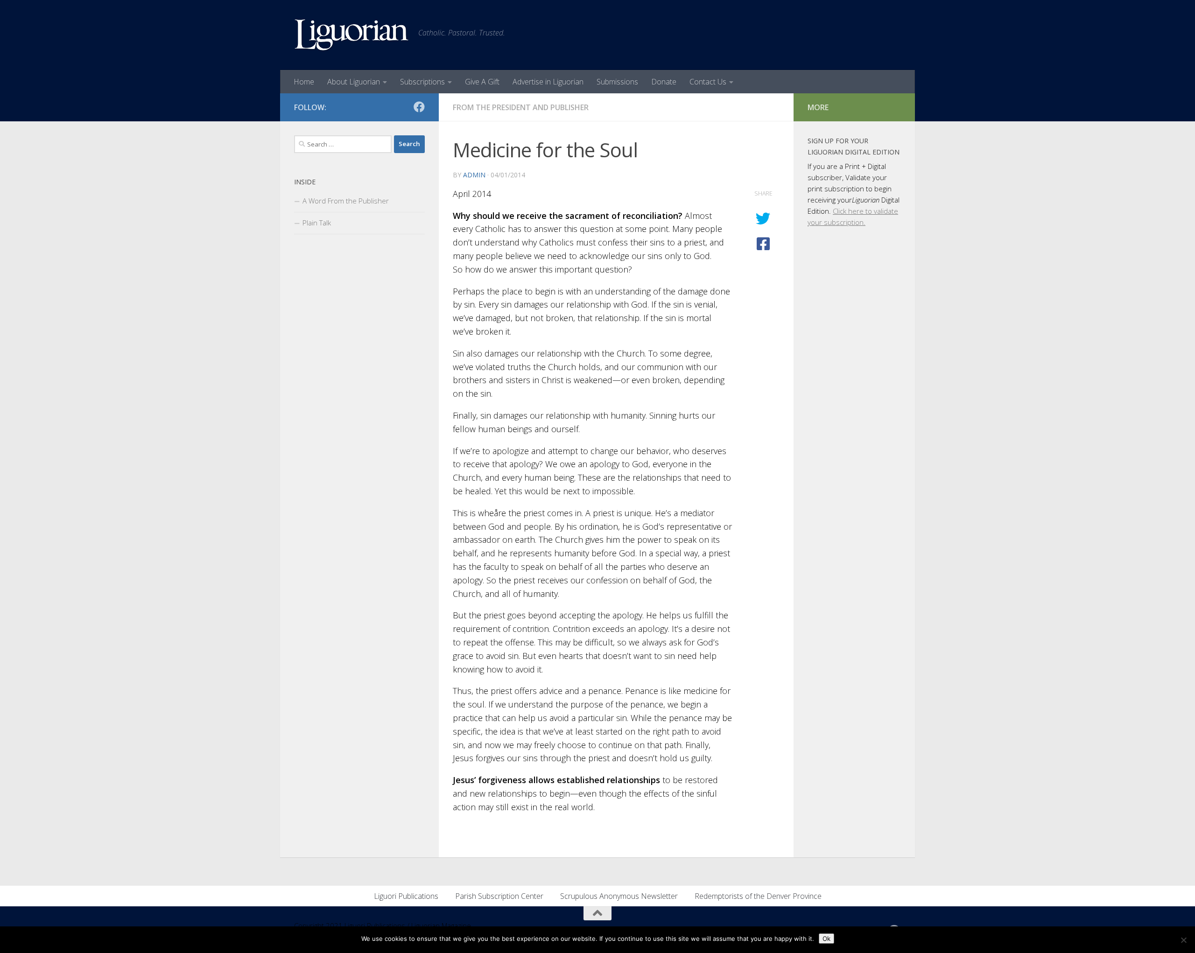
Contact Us (707, 82)
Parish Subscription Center (499, 896)
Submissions (617, 82)
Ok (826, 938)
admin (474, 174)
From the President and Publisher (521, 107)
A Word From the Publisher (345, 200)
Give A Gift (482, 82)
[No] (1183, 940)
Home (304, 82)
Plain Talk (316, 222)
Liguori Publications (406, 896)
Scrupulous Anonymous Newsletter (619, 896)
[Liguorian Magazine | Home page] (351, 35)
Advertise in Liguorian (548, 82)
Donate (663, 82)
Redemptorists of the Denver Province (758, 896)
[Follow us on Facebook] (419, 106)
